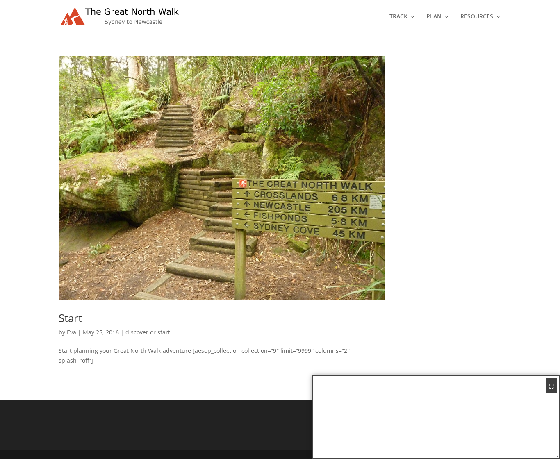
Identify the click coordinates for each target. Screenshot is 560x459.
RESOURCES (476, 17)
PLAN (434, 17)
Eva (71, 332)
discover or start (147, 332)
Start (70, 318)
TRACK (398, 17)
